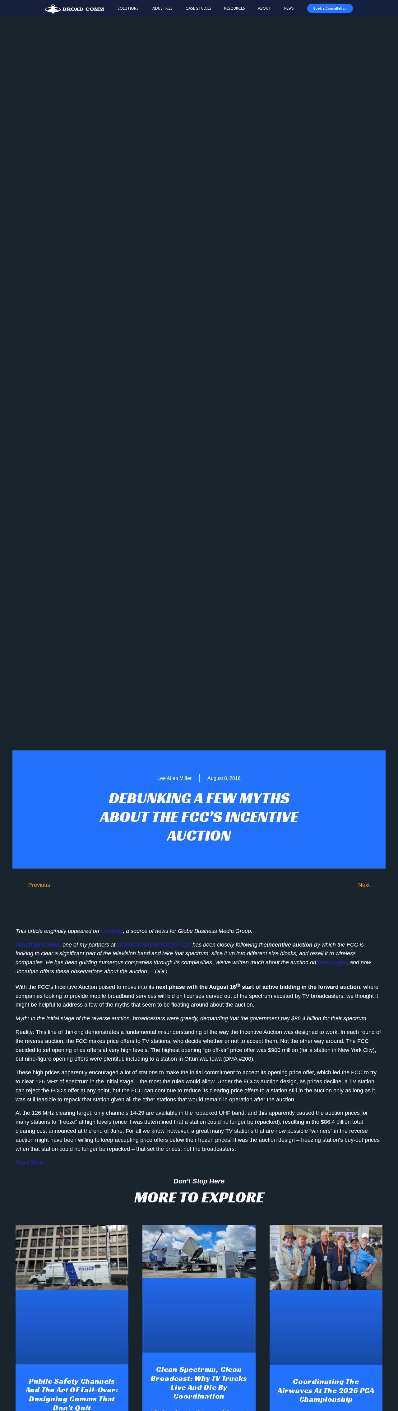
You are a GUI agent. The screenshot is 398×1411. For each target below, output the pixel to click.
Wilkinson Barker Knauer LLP (153, 945)
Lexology (112, 931)
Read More (29, 1162)
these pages (331, 962)
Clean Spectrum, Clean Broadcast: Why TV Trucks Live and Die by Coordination (199, 1383)
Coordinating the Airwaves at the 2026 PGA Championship (326, 1390)
